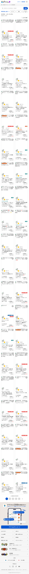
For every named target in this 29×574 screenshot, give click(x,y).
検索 (26, 8)
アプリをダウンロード (14, 527)
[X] (9, 566)
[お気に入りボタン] (13, 21)
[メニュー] (27, 2)
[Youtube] (19, 566)
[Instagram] (12, 566)
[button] (10, 499)
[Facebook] (16, 566)
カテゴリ (12, 11)
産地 (19, 11)
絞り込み (25, 11)
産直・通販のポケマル (4, 4)
